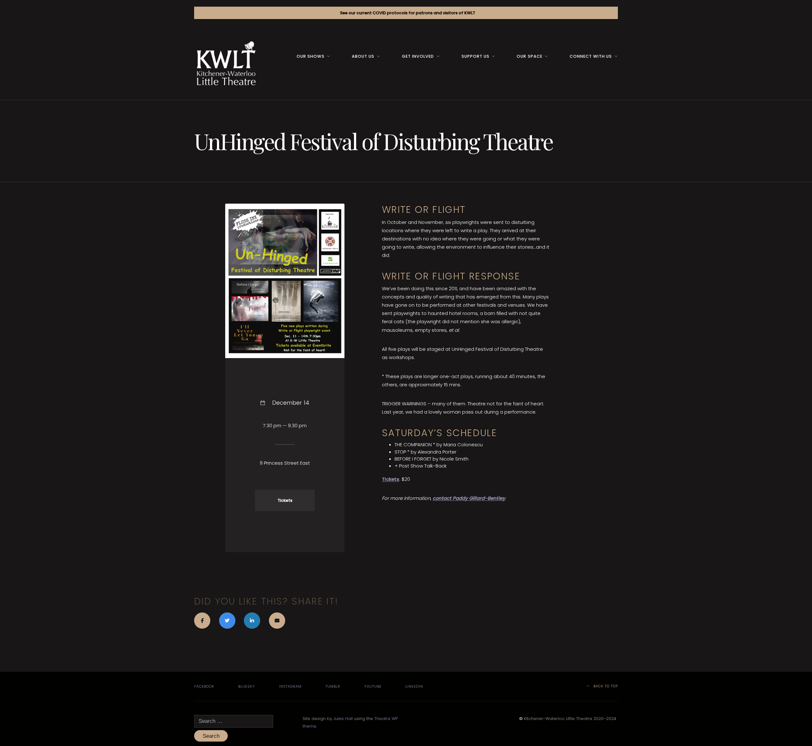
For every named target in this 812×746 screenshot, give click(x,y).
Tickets (390, 479)
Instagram (290, 686)
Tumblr (332, 686)
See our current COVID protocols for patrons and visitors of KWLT (407, 13)
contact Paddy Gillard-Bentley (469, 498)
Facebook (204, 686)
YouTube (373, 686)
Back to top (605, 686)
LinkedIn (414, 686)
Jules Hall (343, 718)
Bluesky (246, 686)
